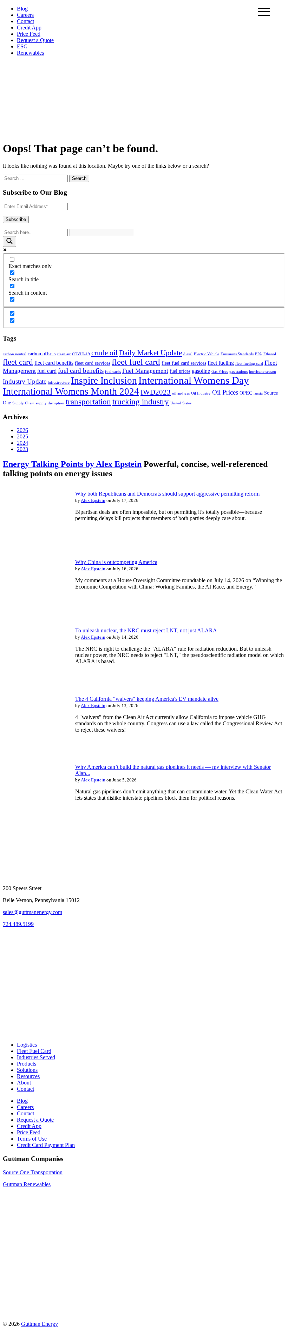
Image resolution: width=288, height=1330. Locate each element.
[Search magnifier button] (9, 241)
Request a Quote (35, 40)
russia (258, 393)
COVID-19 (81, 354)
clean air (64, 354)
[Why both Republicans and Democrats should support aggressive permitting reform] (34, 543)
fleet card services (92, 363)
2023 (22, 449)
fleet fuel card (136, 362)
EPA (258, 354)
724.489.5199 (18, 924)
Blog (22, 9)
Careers (25, 15)
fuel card (47, 371)
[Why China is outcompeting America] (34, 611)
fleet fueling (221, 363)
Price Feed (28, 34)
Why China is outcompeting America (116, 562)
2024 (22, 443)
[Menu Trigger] (264, 11)
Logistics (27, 1045)
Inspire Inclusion (104, 380)
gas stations (238, 372)
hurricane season (262, 372)
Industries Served (36, 1057)
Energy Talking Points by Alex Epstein (72, 464)
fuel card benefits (81, 370)
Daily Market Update (150, 353)
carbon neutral (14, 354)
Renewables (30, 53)
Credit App (29, 28)
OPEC (246, 393)
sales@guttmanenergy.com (32, 912)
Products (26, 1064)
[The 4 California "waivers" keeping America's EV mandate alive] (34, 748)
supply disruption (50, 403)
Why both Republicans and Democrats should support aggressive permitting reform (167, 494)
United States (180, 403)
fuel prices (180, 371)
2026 (22, 430)
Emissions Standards (237, 354)
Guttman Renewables (27, 1184)
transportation (88, 401)
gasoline (201, 371)
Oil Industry (201, 393)
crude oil (104, 353)
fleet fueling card (249, 363)
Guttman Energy (39, 1324)
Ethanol (269, 354)
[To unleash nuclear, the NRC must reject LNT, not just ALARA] (34, 680)
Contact (25, 21)
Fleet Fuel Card (34, 1051)
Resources (28, 1076)
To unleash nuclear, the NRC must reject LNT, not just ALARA (146, 630)
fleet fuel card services (184, 363)
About (24, 1083)
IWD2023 (155, 392)
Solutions (27, 1070)
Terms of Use (32, 1139)
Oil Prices (225, 392)
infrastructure (59, 382)
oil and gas (181, 393)
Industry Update (24, 381)
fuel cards (113, 372)
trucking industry (140, 401)
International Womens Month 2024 (71, 391)
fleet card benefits (53, 363)
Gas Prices (219, 372)
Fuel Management (145, 370)
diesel (187, 354)
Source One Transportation (33, 1172)
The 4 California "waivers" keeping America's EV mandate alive (146, 699)
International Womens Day (193, 380)
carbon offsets (41, 353)
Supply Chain (23, 403)
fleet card (18, 362)
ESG (22, 46)
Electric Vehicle (206, 354)
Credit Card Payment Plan (46, 1145)
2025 (22, 436)
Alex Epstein (93, 500)
